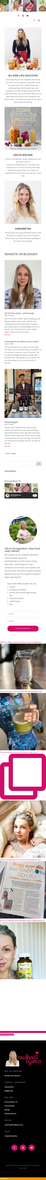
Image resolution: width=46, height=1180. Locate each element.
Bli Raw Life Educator (23, 75)
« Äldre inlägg (10, 453)
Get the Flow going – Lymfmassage (19, 313)
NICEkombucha (10, 1113)
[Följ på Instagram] (23, 15)
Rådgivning (9, 1091)
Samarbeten (23, 228)
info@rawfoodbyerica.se (14, 1125)
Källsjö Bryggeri (11, 422)
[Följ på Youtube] (27, 15)
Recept (7, 1110)
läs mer (7, 335)
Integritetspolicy (11, 1136)
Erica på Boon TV (11, 1102)
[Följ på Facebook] (18, 15)
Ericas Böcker (10, 1106)
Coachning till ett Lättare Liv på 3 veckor (22, 342)
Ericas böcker (23, 155)
